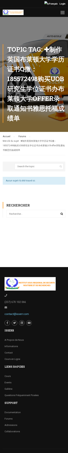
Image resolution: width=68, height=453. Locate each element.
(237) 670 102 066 (15, 302)
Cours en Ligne (12, 359)
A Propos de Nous (14, 340)
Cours (8, 376)
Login (62, 4)
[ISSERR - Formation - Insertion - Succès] (13, 13)
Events (8, 382)
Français (53, 4)
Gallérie (8, 389)
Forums (22, 136)
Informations (11, 346)
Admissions (11, 425)
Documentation (13, 412)
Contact (9, 352)
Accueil (6, 136)
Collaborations (12, 431)
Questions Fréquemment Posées (22, 395)
